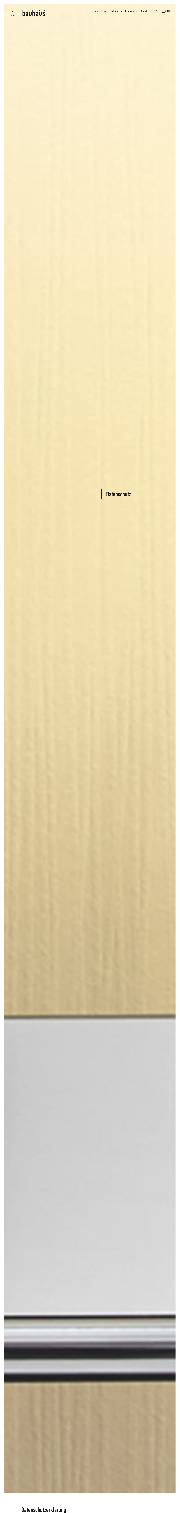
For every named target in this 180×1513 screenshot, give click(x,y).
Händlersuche (131, 11)
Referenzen (116, 11)
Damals (104, 11)
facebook (156, 11)
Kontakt (144, 11)
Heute (95, 11)
